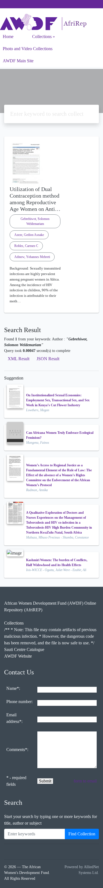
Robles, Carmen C (26, 246)
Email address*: (14, 718)
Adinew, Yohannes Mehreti (32, 257)
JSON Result (48, 358)
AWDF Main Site (18, 60)
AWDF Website (18, 656)
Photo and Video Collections (27, 48)
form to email (85, 781)
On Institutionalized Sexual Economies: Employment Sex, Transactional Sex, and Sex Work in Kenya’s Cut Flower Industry (58, 400)
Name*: (13, 688)
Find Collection (81, 834)
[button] (51, 308)
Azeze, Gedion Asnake (29, 235)
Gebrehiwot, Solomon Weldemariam (35, 221)
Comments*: (17, 749)
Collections (42, 36)
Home (8, 36)
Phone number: (19, 701)
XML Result (18, 358)
